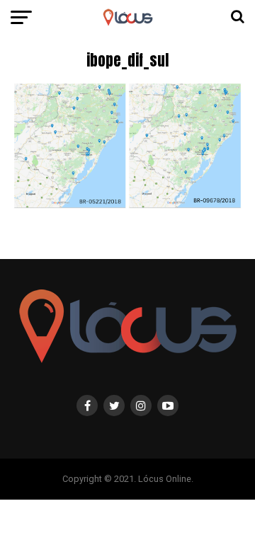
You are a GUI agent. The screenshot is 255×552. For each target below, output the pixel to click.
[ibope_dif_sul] (127, 207)
